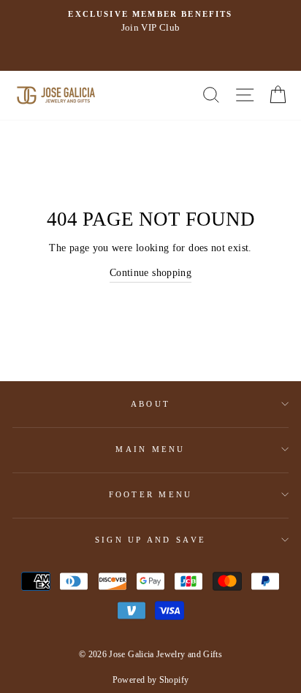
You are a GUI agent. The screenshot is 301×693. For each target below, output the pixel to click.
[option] (150, 22)
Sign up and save (150, 539)
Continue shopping (150, 272)
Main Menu (150, 449)
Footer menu (151, 494)
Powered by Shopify (151, 680)
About (150, 403)
